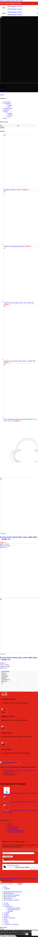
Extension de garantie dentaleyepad (14, 246)
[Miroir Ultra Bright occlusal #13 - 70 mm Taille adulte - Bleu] (7, 793)
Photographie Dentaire (13, 908)
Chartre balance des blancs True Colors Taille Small (19, 303)
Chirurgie (10, 911)
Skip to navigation (5, 1)
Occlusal (9, 115)
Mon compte (11, 825)
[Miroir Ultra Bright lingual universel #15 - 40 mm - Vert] (7, 802)
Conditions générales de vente (16, 830)
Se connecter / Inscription (11, 924)
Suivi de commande (13, 827)
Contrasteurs (7, 103)
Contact (9, 824)
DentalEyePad (8, 108)
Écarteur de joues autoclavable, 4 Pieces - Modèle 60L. (20, 361)
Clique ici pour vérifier (22, 867)
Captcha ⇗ (33, 869)
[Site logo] (15, 6)
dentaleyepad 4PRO (10, 189)
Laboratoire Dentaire (13, 909)
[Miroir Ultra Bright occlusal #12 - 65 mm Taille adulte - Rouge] (7, 810)
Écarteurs (6, 110)
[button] (5, 666)
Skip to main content (17, 1)
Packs (9, 107)
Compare (6, 922)
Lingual (9, 105)
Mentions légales (12, 828)
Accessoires (7, 102)
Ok (27, 934)
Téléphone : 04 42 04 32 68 (11, 773)
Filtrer (2, 127)
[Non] (16, 936)
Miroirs (6, 112)
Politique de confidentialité (15, 832)
